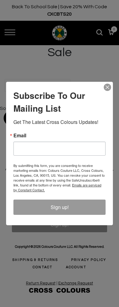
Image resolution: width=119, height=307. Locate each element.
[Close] (107, 87)
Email (19, 135)
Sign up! (60, 207)
